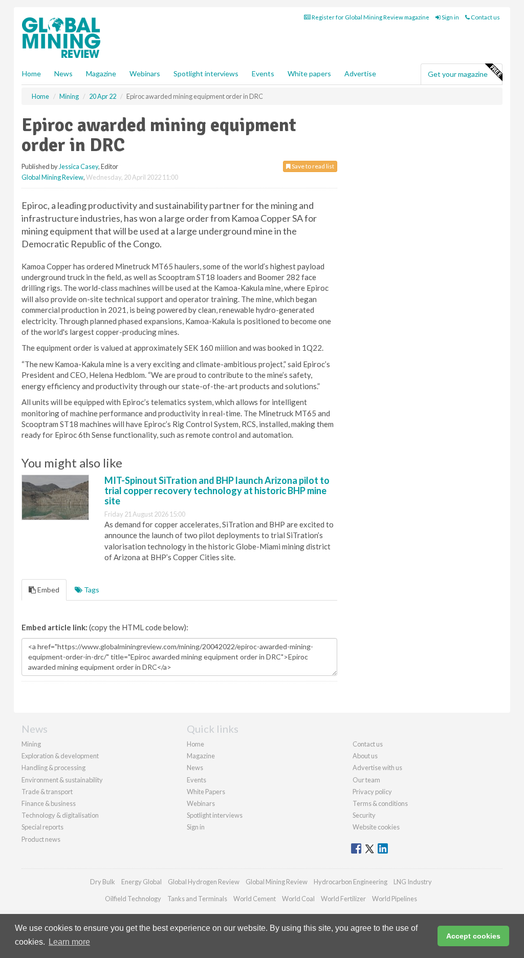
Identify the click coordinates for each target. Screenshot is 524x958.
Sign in (450, 17)
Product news (40, 839)
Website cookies (376, 827)
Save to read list (312, 166)
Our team (366, 780)
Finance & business (48, 803)
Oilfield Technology (133, 899)
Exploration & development (60, 756)
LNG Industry (413, 882)
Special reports (42, 827)
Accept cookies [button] (473, 936)
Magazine (101, 73)
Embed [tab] (47, 589)
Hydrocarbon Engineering (350, 882)
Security (364, 815)
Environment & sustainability (62, 780)
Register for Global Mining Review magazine (370, 17)
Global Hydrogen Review (203, 882)
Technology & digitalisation (60, 815)
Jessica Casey (78, 166)
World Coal (298, 899)
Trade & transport (47, 791)
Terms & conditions (380, 803)
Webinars (144, 73)
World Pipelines (394, 899)
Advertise (360, 73)
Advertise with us (377, 767)
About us (365, 756)
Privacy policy (372, 791)
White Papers (206, 791)
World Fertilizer (343, 899)
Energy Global (141, 882)
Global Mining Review (52, 177)
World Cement (254, 899)
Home (31, 73)
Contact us (485, 17)
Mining (31, 744)
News (195, 767)
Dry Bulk (102, 882)
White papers (309, 73)
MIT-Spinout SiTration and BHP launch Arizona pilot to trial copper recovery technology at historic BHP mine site (217, 490)
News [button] (63, 73)
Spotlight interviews (205, 73)
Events (263, 73)
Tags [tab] (90, 589)
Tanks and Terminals (197, 899)
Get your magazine (458, 74)
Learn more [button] (69, 942)
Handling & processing (53, 767)
